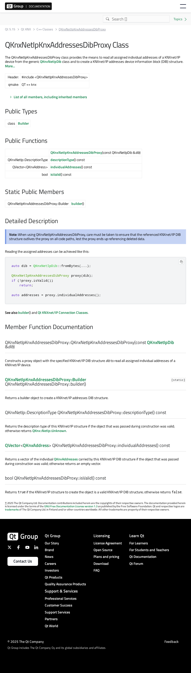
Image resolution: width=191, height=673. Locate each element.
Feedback (171, 641)
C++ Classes (45, 29)
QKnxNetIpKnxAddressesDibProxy (76, 152)
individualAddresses (65, 166)
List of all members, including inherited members (50, 96)
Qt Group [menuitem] (52, 536)
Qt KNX (26, 29)
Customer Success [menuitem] (58, 605)
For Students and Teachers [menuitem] (149, 549)
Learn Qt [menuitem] (136, 536)
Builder (23, 123)
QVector (12, 445)
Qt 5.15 (10, 29)
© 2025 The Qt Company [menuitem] (25, 641)
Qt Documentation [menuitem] (142, 556)
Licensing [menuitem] (102, 536)
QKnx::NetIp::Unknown (49, 430)
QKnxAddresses (66, 459)
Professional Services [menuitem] (61, 598)
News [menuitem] (49, 556)
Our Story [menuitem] (52, 543)
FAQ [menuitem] (96, 570)
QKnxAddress (36, 445)
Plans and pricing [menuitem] (106, 556)
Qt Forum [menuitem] (136, 563)
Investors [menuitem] (52, 570)
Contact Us (22, 561)
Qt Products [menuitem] (53, 577)
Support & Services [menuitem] (61, 591)
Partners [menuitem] (51, 618)
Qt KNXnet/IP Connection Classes (63, 312)
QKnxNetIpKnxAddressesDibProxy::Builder (45, 379)
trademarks (12, 509)
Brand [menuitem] (49, 549)
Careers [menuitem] (50, 563)
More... (10, 66)
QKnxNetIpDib (50, 61)
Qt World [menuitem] (51, 625)
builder (76, 203)
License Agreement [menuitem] (108, 543)
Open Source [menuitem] (103, 549)
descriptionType (62, 159)
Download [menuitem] (101, 563)
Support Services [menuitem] (57, 612)
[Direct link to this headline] (39, 111)
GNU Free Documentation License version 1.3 (70, 506)
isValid (55, 174)
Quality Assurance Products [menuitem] (65, 584)
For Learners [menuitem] (138, 543)
